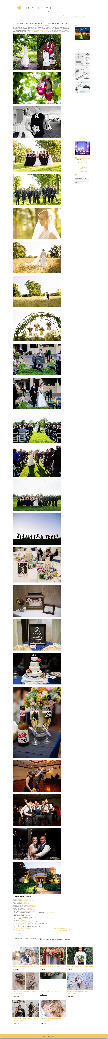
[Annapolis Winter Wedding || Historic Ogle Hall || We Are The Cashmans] (25, 1008)
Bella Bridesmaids (31, 905)
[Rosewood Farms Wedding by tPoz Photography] (25, 956)
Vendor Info (31, 1032)
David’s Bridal (23, 902)
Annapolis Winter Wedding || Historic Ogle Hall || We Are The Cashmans (25, 1019)
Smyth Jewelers (51, 913)
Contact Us (71, 19)
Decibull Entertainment (31, 919)
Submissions (81, 19)
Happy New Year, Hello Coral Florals (49, 991)
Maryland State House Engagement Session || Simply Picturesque (78, 992)
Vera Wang (28, 908)
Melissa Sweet (25, 903)
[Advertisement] (82, 117)
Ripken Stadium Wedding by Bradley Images (60, 929)
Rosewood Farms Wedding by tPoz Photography (24, 966)
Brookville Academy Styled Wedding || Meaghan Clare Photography (24, 992)
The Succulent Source (83, 168)
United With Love (83, 171)
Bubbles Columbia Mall (30, 911)
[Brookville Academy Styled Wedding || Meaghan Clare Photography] (25, 981)
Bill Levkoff (32, 906)
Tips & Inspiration (59, 19)
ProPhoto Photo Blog (61, 1036)
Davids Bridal (20, 914)
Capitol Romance (83, 165)
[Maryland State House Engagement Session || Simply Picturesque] (80, 981)
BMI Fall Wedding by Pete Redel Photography (23, 929)
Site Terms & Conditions (18, 1032)
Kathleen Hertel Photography (41, 30)
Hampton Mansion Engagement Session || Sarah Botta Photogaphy (51, 1019)
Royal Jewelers (34, 913)
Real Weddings (24, 19)
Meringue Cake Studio (21, 922)
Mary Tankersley (22, 920)
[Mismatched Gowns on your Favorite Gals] (53, 956)
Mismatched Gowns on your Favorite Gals (50, 966)
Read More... (16, 969)
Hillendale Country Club (23, 899)
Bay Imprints (33, 916)
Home (16, 19)
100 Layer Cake (83, 162)
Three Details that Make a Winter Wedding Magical (80, 966)
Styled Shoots (47, 19)
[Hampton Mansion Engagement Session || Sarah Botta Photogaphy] (53, 1008)
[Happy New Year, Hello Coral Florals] (53, 981)
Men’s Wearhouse (30, 909)
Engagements (36, 19)
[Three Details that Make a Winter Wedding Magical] (80, 956)
